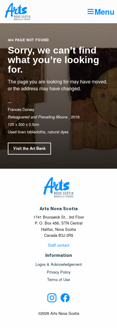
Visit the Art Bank (29, 148)
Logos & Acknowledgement (58, 264)
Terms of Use (58, 280)
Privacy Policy (58, 272)
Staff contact (58, 245)
